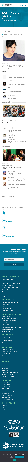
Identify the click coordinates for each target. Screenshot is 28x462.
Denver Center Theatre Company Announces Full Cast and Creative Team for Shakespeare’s (13, 67)
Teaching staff (6, 358)
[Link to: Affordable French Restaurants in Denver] (4, 135)
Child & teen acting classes (10, 351)
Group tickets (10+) (8, 285)
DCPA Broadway (7, 382)
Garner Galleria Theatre (9, 320)
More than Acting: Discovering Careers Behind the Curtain (16, 179)
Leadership (5, 393)
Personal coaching (7, 353)
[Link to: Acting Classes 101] (14, 155)
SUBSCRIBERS (20, 1)
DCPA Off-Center (7, 389)
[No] (26, 456)
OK (14, 459)
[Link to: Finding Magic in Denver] (4, 91)
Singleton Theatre (7, 329)
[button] (22, 5)
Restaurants (5, 304)
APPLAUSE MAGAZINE (13, 229)
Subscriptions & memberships (11, 283)
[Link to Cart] (25, 1)
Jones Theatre (6, 323)
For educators (6, 296)
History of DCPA (7, 395)
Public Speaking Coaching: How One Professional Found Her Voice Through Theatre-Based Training (17, 186)
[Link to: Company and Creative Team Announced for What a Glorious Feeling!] (4, 77)
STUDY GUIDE (10, 236)
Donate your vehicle (8, 376)
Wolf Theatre (6, 331)
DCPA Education (7, 387)
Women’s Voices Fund (8, 374)
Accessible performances (9, 290)
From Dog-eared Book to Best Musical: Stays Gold (16, 86)
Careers (4, 407)
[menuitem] (6, 1)
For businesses (6, 294)
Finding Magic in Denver (15, 91)
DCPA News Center (7, 399)
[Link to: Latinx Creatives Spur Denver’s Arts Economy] (4, 96)
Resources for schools (8, 356)
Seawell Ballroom (7, 340)
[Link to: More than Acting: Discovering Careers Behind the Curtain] (4, 178)
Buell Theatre (6, 316)
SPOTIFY (8, 214)
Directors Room (6, 343)
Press (3, 409)
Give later (5, 368)
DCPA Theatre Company (9, 391)
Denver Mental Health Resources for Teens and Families (15, 130)
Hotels (4, 306)
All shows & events (7, 279)
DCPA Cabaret (6, 384)
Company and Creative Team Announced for (17, 79)
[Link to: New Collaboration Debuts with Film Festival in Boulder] (4, 141)
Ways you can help (7, 364)
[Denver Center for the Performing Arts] (14, 445)
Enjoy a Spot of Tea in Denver (10, 120)
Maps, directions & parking (10, 302)
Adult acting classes (8, 349)
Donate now (5, 366)
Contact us (5, 405)
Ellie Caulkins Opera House (10, 318)
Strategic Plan (6, 397)
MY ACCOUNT (6, 1)
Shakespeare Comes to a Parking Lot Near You (15, 174)
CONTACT (15, 1)
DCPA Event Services (8, 337)
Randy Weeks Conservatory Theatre (12, 327)
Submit (14, 264)
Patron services (6, 308)
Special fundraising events (10, 372)
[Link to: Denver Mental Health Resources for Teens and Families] (4, 128)
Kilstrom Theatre (7, 325)
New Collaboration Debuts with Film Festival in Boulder (17, 142)
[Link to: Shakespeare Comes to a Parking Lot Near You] (4, 173)
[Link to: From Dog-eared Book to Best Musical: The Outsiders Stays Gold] (4, 84)
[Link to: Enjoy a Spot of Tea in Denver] (14, 111)
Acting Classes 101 (7, 165)
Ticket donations (7, 292)
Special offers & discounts (10, 287)
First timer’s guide (7, 310)
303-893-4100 (14, 423)
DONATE (11, 1)
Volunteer (5, 370)
